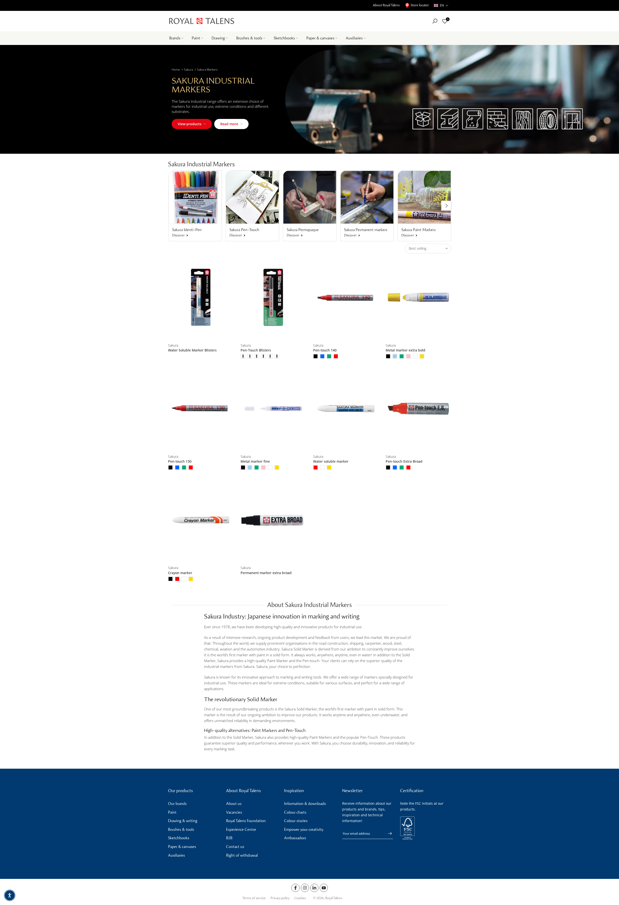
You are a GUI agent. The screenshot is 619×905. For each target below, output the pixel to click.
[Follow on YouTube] (324, 888)
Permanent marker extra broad (266, 572)
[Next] (446, 206)
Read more (229, 124)
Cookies (300, 898)
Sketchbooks (284, 38)
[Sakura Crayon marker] (200, 520)
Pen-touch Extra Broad (404, 461)
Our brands (177, 803)
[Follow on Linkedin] (314, 888)
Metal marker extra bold (405, 350)
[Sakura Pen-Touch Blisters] (273, 297)
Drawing (218, 38)
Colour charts (295, 812)
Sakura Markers (207, 69)
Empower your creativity (303, 829)
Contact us (235, 846)
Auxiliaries (354, 38)
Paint (196, 38)
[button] (441, 5)
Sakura (188, 69)
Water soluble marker (330, 461)
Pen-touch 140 (325, 350)
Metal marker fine (255, 461)
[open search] (435, 21)
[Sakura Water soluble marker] (345, 408)
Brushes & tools (249, 38)
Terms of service (254, 898)
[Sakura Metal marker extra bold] (418, 297)
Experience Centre (241, 829)
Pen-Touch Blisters (256, 350)
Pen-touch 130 (180, 461)
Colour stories (296, 820)
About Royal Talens (386, 5)
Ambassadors (295, 838)
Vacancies (234, 812)
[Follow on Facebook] (295, 888)
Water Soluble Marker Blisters (192, 350)
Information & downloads (305, 803)
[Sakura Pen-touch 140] (345, 297)
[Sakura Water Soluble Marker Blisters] (200, 297)
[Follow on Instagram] (305, 888)
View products (189, 124)
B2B (229, 838)
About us (234, 803)
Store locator (420, 5)
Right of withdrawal (242, 855)
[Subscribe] (387, 833)
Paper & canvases (320, 38)
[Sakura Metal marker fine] (273, 408)
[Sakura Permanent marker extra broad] (273, 520)
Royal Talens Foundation (246, 820)
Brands (174, 38)
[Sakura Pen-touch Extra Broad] (418, 408)
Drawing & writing (182, 820)
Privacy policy (280, 898)
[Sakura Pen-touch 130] (200, 408)
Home (176, 69)
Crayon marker (180, 572)
